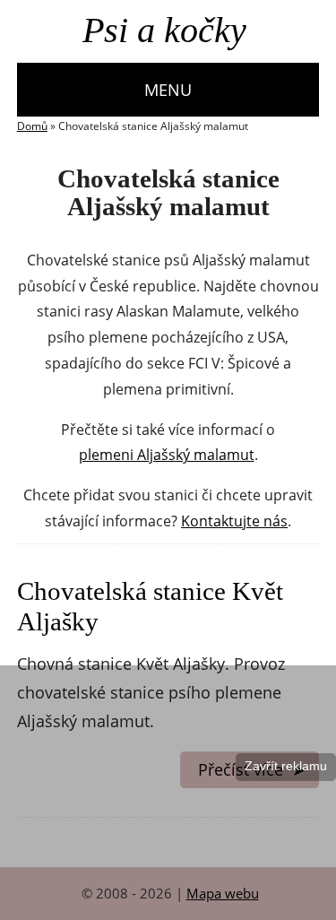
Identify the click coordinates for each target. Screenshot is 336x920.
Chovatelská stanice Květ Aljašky (150, 607)
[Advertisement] (168, 790)
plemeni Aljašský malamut (166, 455)
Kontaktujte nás (234, 521)
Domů (32, 126)
